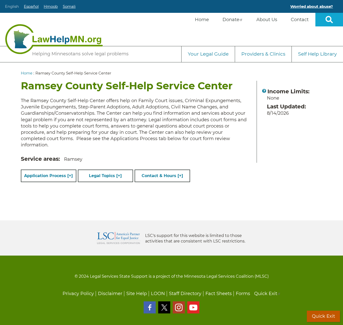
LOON (158, 293)
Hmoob (51, 6)
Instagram (179, 307)
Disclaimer (110, 293)
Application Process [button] (48, 175)
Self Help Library (317, 54)
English (12, 6)
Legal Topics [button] (105, 175)
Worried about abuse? (311, 6)
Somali (69, 6)
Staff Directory (185, 293)
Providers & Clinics (263, 54)
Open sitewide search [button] (329, 19)
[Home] (54, 39)
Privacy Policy (78, 293)
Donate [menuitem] (230, 19)
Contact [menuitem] (300, 19)
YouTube (193, 307)
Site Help (136, 293)
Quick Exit (265, 293)
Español (31, 6)
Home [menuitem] (202, 19)
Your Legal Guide (208, 54)
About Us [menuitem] (266, 19)
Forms (243, 293)
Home (26, 73)
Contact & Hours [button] (162, 175)
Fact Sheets (218, 293)
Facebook (150, 307)
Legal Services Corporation (118, 238)
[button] (264, 91)
